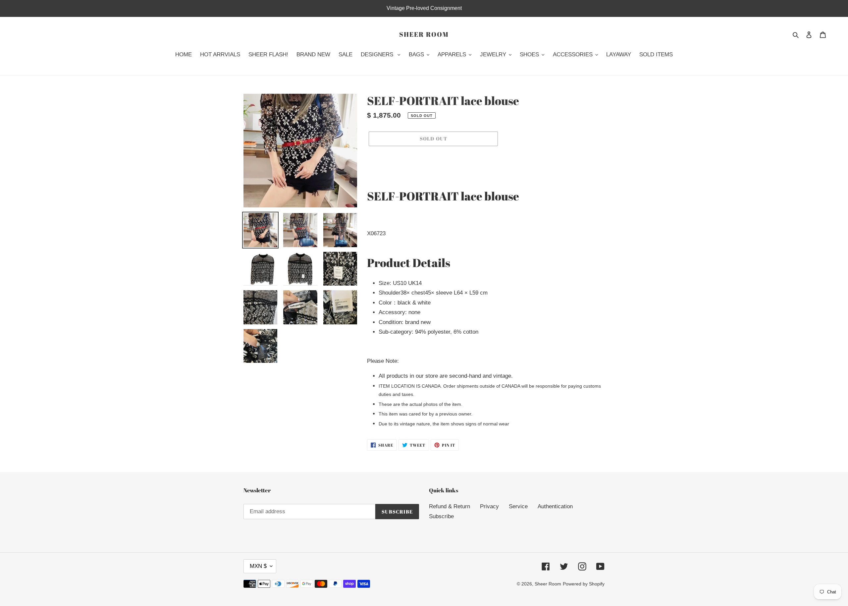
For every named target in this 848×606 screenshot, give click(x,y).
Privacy (489, 506)
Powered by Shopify (584, 583)
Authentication (555, 506)
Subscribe (441, 516)
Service (518, 506)
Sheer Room (424, 34)
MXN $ (258, 566)
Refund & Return (449, 506)
